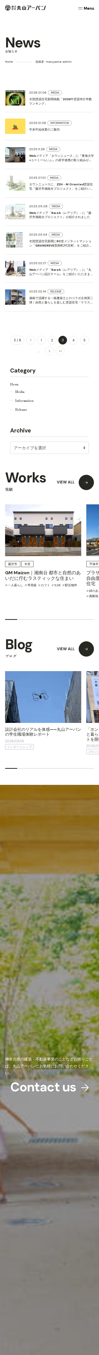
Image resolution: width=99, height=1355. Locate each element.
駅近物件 (71, 585)
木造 (27, 564)
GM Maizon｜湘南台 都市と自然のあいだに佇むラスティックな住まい (43, 575)
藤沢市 (12, 564)
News (14, 384)
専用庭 (32, 585)
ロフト (45, 585)
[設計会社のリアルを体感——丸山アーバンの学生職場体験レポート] (43, 697)
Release (21, 409)
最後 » (60, 351)
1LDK (57, 585)
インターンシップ (19, 747)
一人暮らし (15, 585)
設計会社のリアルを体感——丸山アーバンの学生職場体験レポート (43, 732)
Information (24, 400)
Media (19, 391)
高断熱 (93, 596)
